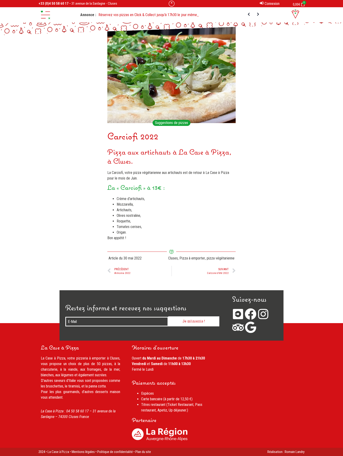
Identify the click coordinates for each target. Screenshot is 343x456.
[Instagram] (263, 314)
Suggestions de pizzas (171, 123)
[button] (45, 15)
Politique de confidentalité (115, 452)
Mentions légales (83, 452)
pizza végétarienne (220, 258)
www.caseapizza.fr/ (104, 417)
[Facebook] (250, 314)
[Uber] (238, 314)
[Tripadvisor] (238, 327)
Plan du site (143, 452)
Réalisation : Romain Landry (285, 452)
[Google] (250, 327)
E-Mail (69, 315)
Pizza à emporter (192, 258)
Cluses (173, 258)
